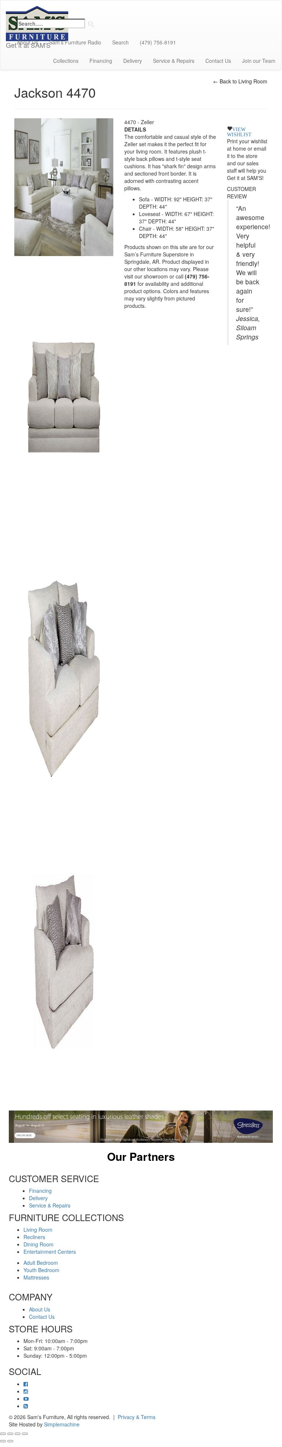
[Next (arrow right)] (10, 1441)
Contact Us (218, 60)
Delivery (132, 60)
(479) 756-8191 (158, 42)
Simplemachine (62, 1424)
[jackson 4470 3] (63, 960)
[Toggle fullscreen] (10, 1434)
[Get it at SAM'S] (37, 9)
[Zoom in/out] (3, 1434)
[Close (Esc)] (25, 1434)
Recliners (34, 1237)
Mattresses (36, 1277)
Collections (65, 60)
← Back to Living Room (240, 81)
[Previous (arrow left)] (3, 1441)
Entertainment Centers (49, 1251)
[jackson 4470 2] (63, 678)
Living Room (37, 1229)
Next (278, 1166)
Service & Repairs (173, 60)
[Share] (18, 1434)
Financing (100, 60)
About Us (27, 42)
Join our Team (258, 60)
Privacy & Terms (136, 1417)
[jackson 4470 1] (63, 396)
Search (120, 42)
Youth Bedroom (41, 1270)
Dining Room (38, 1244)
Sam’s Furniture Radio (75, 42)
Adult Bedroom (40, 1262)
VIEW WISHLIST (239, 131)
